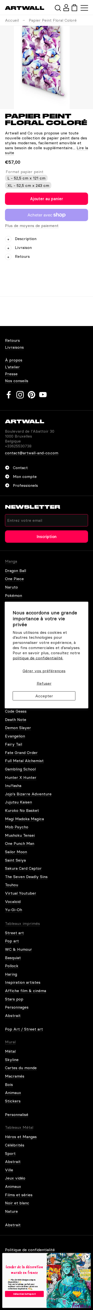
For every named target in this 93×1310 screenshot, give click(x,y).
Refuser (44, 683)
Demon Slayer (18, 727)
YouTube (43, 394)
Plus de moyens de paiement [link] (32, 225)
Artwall (24, 8)
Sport (10, 1153)
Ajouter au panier (46, 198)
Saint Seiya (15, 860)
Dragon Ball (15, 570)
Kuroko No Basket (22, 810)
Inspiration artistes (22, 982)
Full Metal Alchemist (24, 760)
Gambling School (20, 769)
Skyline (12, 1059)
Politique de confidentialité (30, 1249)
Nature (11, 1211)
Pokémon (13, 595)
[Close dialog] (87, 1256)
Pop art (12, 940)
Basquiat (13, 957)
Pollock (11, 965)
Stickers (13, 1100)
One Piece (14, 578)
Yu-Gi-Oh (13, 909)
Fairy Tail (13, 744)
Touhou (11, 884)
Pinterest (31, 394)
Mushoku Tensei (20, 835)
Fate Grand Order (21, 752)
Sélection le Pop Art (24, 1293)
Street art (14, 932)
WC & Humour (18, 949)
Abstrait (13, 1015)
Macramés (14, 1076)
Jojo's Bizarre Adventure (28, 793)
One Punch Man (19, 843)
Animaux (13, 1092)
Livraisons (14, 347)
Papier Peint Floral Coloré (53, 20)
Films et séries (18, 1194)
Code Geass (16, 711)
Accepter (44, 695)
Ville (9, 1169)
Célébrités (14, 1145)
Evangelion (15, 736)
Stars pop (14, 999)
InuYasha (13, 785)
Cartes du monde (21, 1067)
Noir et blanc (17, 1202)
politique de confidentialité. (38, 657)
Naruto (11, 587)
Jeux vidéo (15, 1178)
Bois (9, 1084)
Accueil (12, 20)
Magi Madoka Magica (24, 818)
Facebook (8, 394)
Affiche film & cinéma (25, 990)
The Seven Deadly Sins (26, 876)
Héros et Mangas (21, 1136)
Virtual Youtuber (20, 893)
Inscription (47, 536)
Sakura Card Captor (23, 868)
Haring (11, 974)
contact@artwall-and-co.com (31, 452)
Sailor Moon (16, 851)
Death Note (15, 719)
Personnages (17, 1007)
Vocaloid (13, 901)
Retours (12, 340)
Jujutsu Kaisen (18, 802)
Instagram (20, 394)
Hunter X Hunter (20, 777)
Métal (10, 1051)
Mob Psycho (16, 826)
